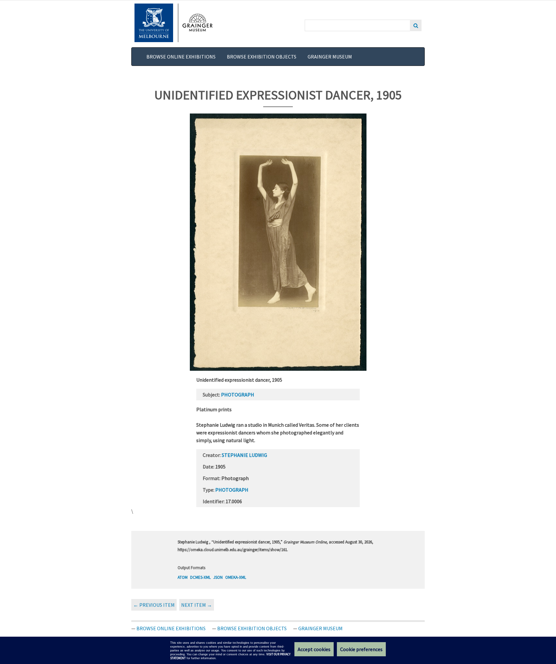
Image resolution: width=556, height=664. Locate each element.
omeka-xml (235, 577)
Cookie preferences (361, 649)
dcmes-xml (200, 577)
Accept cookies (314, 649)
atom (183, 577)
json (218, 577)
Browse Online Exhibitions (181, 56)
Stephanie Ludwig (244, 455)
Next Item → (196, 605)
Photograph (237, 394)
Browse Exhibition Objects (261, 56)
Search (416, 25)
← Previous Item (154, 605)
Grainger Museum (330, 56)
